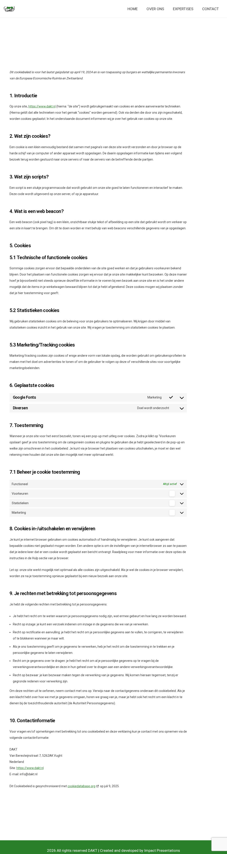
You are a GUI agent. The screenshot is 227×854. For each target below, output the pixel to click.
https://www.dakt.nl (42, 106)
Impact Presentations (162, 850)
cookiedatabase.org (81, 786)
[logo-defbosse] (9, 9)
